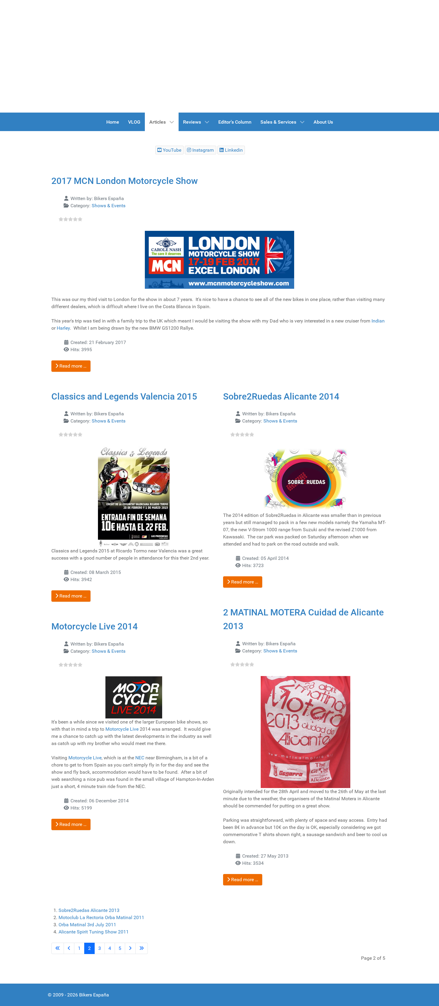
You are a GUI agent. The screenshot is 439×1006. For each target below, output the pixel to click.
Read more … (72, 366)
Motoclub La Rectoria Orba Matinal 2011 (101, 917)
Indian (378, 321)
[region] (219, 56)
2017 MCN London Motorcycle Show (124, 181)
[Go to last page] (141, 948)
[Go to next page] (130, 948)
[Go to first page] (57, 948)
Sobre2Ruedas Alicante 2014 (281, 396)
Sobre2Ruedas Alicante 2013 (89, 910)
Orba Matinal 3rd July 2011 (87, 924)
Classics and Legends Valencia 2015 (124, 396)
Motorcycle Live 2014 (94, 626)
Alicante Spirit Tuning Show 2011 (94, 932)
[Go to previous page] (69, 948)
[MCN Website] (219, 260)
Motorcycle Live (122, 729)
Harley (63, 328)
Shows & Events (108, 205)
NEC (139, 758)
